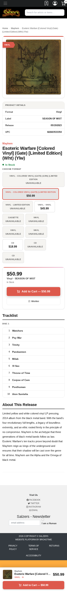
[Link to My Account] (55, 4)
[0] (63, 4)
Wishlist (35, 301)
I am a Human (49, 523)
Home (5, 28)
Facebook (34, 500)
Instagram (34, 507)
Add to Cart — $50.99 (36, 291)
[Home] (11, 12)
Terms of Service (33, 547)
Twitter (34, 503)
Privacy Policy (12, 547)
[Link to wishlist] (46, 4)
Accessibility (33, 555)
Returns (54, 546)
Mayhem (15, 28)
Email (34, 510)
